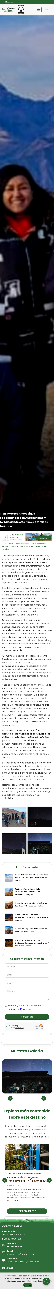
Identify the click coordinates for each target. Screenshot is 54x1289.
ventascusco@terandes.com (21, 1252)
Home (4, 544)
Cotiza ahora (43, 538)
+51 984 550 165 (14, 1245)
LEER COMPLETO (27, 1211)
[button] (10, 1098)
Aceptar (27, 1285)
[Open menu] (38, 9)
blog (11, 544)
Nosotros (9, 2)
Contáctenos (27, 1017)
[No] (50, 1280)
